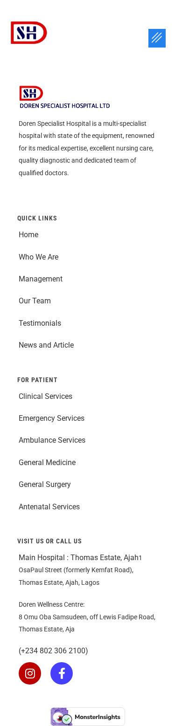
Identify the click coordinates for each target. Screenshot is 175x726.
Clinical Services (45, 396)
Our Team (36, 300)
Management (41, 278)
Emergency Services (52, 418)
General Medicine (47, 462)
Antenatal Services (50, 506)
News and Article (46, 345)
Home (28, 234)
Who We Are (38, 257)
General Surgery (45, 484)
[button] (157, 38)
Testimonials (40, 323)
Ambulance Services (53, 440)
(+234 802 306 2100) (53, 650)
